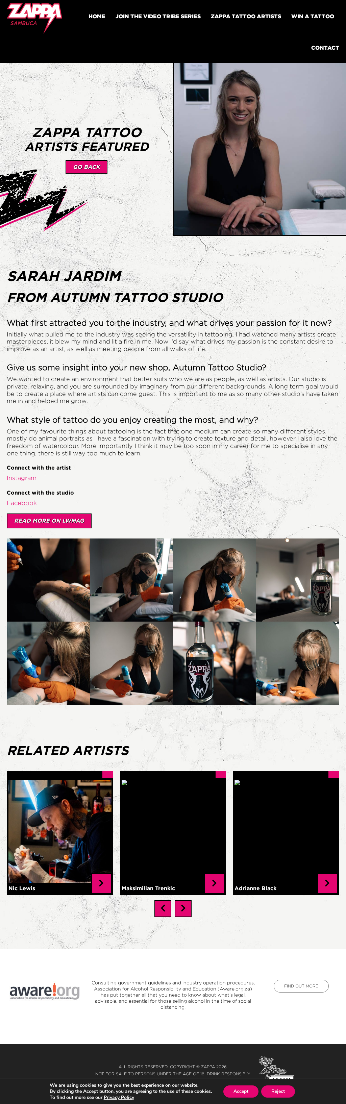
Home (97, 16)
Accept (240, 1091)
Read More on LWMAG (49, 521)
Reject (278, 1091)
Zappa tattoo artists (246, 16)
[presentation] (162, 908)
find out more (301, 986)
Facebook (22, 503)
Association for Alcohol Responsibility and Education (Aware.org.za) (173, 989)
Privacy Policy (119, 1097)
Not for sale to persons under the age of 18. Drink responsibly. (173, 1074)
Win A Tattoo (312, 16)
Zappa (208, 1066)
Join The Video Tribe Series (158, 16)
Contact (325, 48)
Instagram (21, 478)
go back (86, 167)
